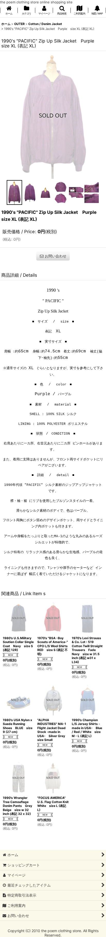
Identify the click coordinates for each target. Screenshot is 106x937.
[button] (62, 10)
